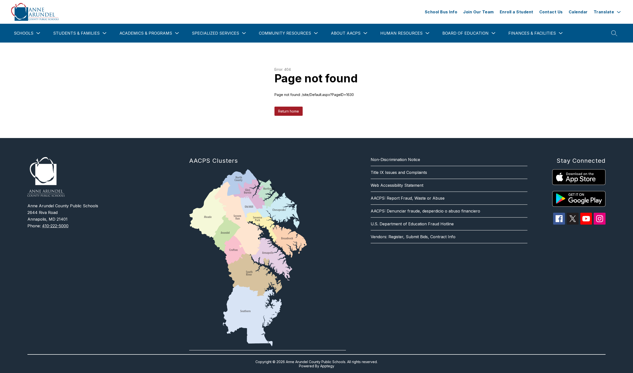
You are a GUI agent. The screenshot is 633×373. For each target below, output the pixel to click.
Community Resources (285, 33)
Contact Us (551, 11)
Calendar (578, 11)
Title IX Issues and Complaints (399, 172)
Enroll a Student (516, 11)
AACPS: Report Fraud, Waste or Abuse (408, 198)
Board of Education (465, 33)
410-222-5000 (55, 225)
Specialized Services (215, 33)
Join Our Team (478, 11)
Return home (288, 111)
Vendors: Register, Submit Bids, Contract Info (413, 236)
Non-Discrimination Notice (395, 159)
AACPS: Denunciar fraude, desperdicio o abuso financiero (425, 211)
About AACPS (346, 33)
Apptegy (327, 366)
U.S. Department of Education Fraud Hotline (412, 223)
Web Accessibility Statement (397, 185)
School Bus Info (441, 11)
